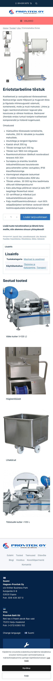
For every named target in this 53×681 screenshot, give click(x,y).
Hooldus (20, 560)
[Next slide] (7, 81)
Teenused (30, 555)
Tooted (19, 555)
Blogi (11, 560)
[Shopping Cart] (31, 3)
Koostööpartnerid (35, 560)
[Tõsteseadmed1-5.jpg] (31, 56)
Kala (20, 236)
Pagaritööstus (15, 239)
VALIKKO (28, 21)
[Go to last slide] (7, 32)
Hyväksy (26, 668)
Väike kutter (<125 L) (16, 336)
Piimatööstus (26, 239)
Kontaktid (26, 564)
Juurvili (15, 236)
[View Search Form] (36, 3)
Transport (41, 267)
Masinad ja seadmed (34, 259)
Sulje (26, 676)
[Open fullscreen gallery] (48, 80)
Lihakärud (11, 460)
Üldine (34, 239)
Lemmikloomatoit (29, 236)
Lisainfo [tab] (8, 246)
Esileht (10, 555)
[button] (7, 35)
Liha (37, 236)
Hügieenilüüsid (13, 399)
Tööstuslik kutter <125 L (18, 522)
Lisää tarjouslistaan (35, 217)
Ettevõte (42, 555)
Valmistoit (40, 239)
